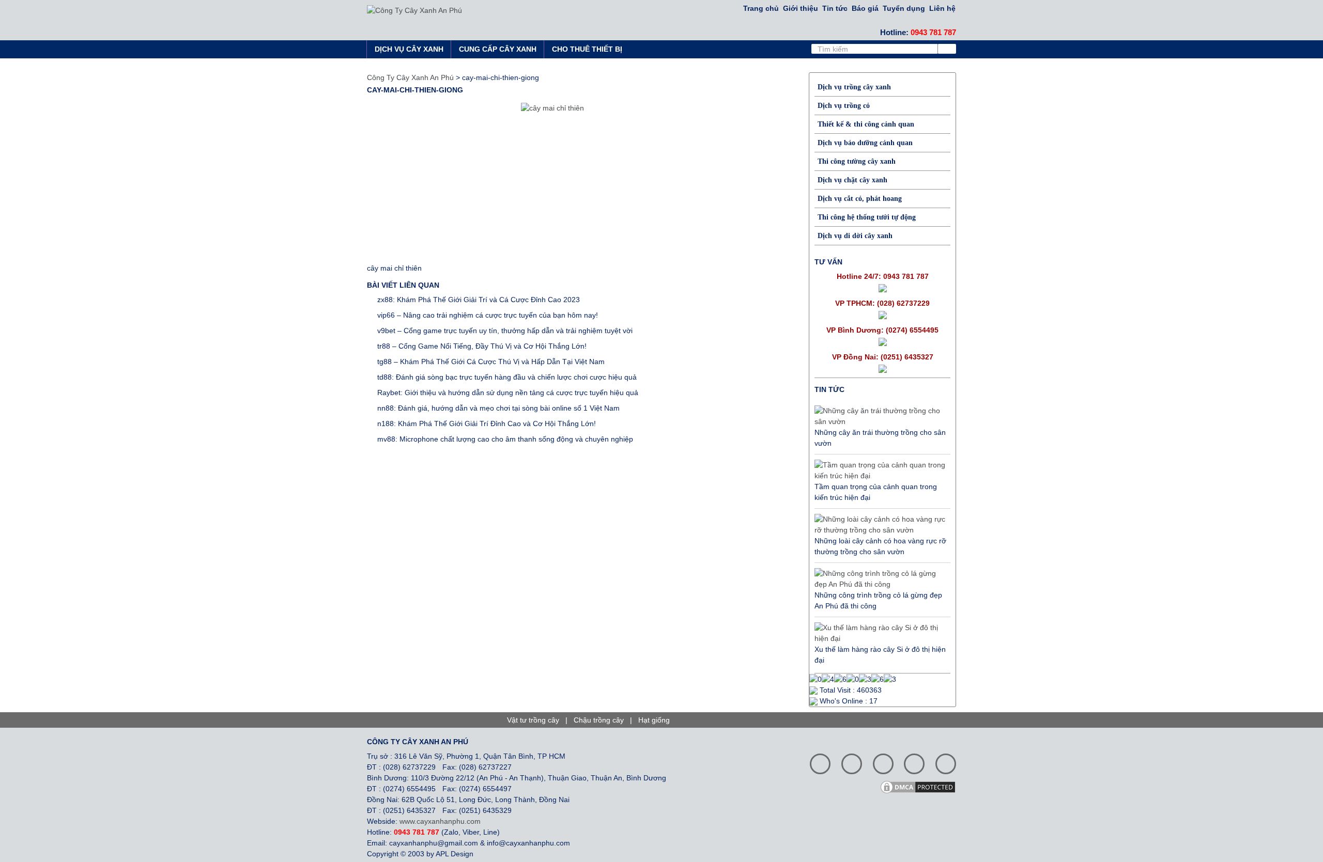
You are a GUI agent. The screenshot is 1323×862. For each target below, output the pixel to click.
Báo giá (865, 8)
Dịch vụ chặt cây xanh (852, 180)
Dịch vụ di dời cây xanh (855, 236)
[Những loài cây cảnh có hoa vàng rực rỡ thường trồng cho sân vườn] (879, 525)
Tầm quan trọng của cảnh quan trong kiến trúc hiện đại (875, 491)
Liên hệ (942, 8)
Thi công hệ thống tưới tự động (867, 217)
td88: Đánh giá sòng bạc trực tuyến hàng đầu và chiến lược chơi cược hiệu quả (507, 377)
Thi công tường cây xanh (857, 161)
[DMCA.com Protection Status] (921, 786)
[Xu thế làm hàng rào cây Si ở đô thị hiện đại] (879, 633)
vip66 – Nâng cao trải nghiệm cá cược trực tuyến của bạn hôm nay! (487, 315)
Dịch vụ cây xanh (409, 49)
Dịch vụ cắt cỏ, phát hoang (860, 198)
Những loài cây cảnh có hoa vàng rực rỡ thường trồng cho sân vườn (880, 546)
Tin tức (835, 8)
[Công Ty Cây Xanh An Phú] (414, 10)
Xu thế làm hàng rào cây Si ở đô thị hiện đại (880, 654)
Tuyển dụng (904, 8)
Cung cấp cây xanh (497, 49)
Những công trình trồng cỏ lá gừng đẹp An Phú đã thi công (878, 600)
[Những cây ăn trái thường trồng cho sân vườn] (879, 416)
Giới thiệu (800, 8)
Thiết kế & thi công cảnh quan (866, 124)
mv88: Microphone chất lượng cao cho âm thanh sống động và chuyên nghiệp (505, 439)
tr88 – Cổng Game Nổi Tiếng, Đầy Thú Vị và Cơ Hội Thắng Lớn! (482, 346)
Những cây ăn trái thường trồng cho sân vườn (880, 437)
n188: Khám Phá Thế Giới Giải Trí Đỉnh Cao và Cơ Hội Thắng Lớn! (486, 423)
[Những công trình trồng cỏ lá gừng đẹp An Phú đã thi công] (879, 579)
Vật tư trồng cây (533, 720)
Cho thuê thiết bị (587, 49)
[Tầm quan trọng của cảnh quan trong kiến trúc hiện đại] (879, 470)
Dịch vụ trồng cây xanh (854, 87)
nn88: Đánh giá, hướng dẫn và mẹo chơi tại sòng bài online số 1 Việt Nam (498, 408)
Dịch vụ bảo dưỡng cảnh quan (865, 143)
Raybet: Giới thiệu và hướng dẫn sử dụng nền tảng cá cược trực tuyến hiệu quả (507, 392)
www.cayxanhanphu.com (440, 821)
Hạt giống (654, 720)
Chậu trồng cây (599, 720)
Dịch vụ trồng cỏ (844, 105)
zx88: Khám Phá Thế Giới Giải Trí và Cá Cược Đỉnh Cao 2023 (478, 299)
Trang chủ (761, 8)
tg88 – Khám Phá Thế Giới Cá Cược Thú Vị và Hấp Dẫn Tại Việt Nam (491, 361)
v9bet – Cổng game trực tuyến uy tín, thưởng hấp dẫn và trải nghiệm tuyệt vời (505, 330)
